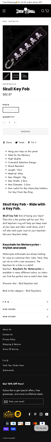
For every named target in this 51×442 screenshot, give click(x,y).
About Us (7, 329)
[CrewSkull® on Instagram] (41, 414)
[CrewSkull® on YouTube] (46, 414)
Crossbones (11, 109)
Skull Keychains (33, 290)
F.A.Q (6, 302)
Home (5, 21)
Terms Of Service (11, 349)
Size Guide (9, 309)
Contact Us (8, 334)
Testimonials (8, 370)
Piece (6, 105)
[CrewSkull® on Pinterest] (35, 414)
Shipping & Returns (12, 344)
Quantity (9, 117)
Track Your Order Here (13, 365)
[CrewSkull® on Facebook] (29, 414)
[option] (25, 48)
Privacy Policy (9, 339)
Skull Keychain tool (28, 283)
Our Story (9, 316)
